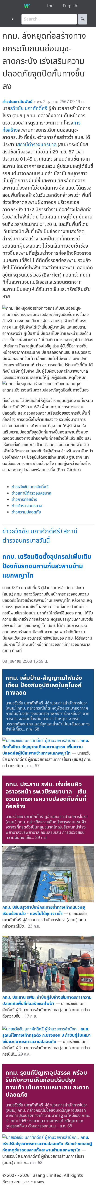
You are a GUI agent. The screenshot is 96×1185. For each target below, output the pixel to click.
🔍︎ (83, 19)
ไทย (50, 6)
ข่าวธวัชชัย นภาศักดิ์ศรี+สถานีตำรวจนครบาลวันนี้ (39, 536)
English (70, 6)
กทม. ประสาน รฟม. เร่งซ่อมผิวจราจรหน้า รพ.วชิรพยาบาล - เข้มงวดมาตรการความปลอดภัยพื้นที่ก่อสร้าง (46, 795)
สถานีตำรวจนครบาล (37, 144)
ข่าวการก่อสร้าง (24, 499)
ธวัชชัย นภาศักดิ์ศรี (28, 108)
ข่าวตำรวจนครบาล (27, 506)
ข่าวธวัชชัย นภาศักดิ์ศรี (30, 487)
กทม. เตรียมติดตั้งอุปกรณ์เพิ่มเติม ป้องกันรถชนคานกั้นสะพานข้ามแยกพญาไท (46, 566)
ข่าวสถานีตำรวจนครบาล (31, 493)
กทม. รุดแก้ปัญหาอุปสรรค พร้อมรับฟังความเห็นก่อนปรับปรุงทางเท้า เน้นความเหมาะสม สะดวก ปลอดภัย (47, 1083)
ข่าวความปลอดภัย (26, 512)
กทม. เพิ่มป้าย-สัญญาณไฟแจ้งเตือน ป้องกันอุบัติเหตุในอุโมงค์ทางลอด (44, 685)
